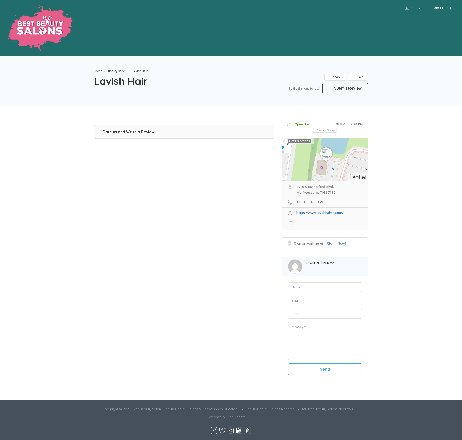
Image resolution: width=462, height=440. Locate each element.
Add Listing (441, 8)
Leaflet (358, 176)
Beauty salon (117, 71)
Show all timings (326, 130)
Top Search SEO (240, 417)
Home (98, 71)
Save (359, 77)
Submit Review (347, 88)
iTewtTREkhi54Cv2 (319, 262)
